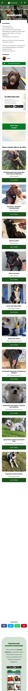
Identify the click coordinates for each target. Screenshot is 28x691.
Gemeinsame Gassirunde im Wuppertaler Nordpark (14, 372)
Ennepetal (14, 9)
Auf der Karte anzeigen (14, 126)
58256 (19, 9)
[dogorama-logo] (12, 3)
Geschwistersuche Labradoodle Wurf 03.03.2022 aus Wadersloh (14, 173)
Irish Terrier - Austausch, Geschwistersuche (14, 207)
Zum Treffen (14, 180)
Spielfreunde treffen (14, 339)
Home (1, 9)
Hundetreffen (7, 9)
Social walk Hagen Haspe (14, 306)
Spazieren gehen (14, 241)
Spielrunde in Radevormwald (13, 474)
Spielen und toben (14, 273)
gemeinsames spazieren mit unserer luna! (14, 440)
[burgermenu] (2, 2)
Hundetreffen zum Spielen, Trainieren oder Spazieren (14, 406)
